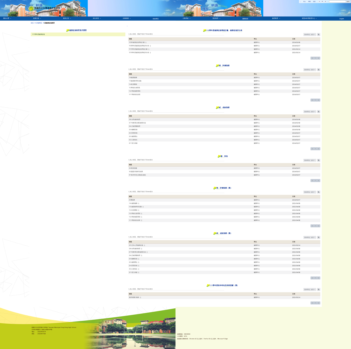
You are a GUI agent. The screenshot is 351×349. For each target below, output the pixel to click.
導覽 (309, 1)
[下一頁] (318, 58)
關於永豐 (6, 18)
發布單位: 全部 (309, 34)
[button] (11, 18)
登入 (304, 1)
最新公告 (66, 18)
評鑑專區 (39, 23)
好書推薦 (126, 18)
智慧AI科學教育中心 (308, 18)
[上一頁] (312, 58)
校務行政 (36, 18)
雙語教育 (215, 18)
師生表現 (96, 18)
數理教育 (275, 18)
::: (300, 1)
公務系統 (185, 18)
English (341, 19)
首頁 (314, 1)
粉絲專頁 (156, 19)
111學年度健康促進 (38, 34)
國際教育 (245, 19)
